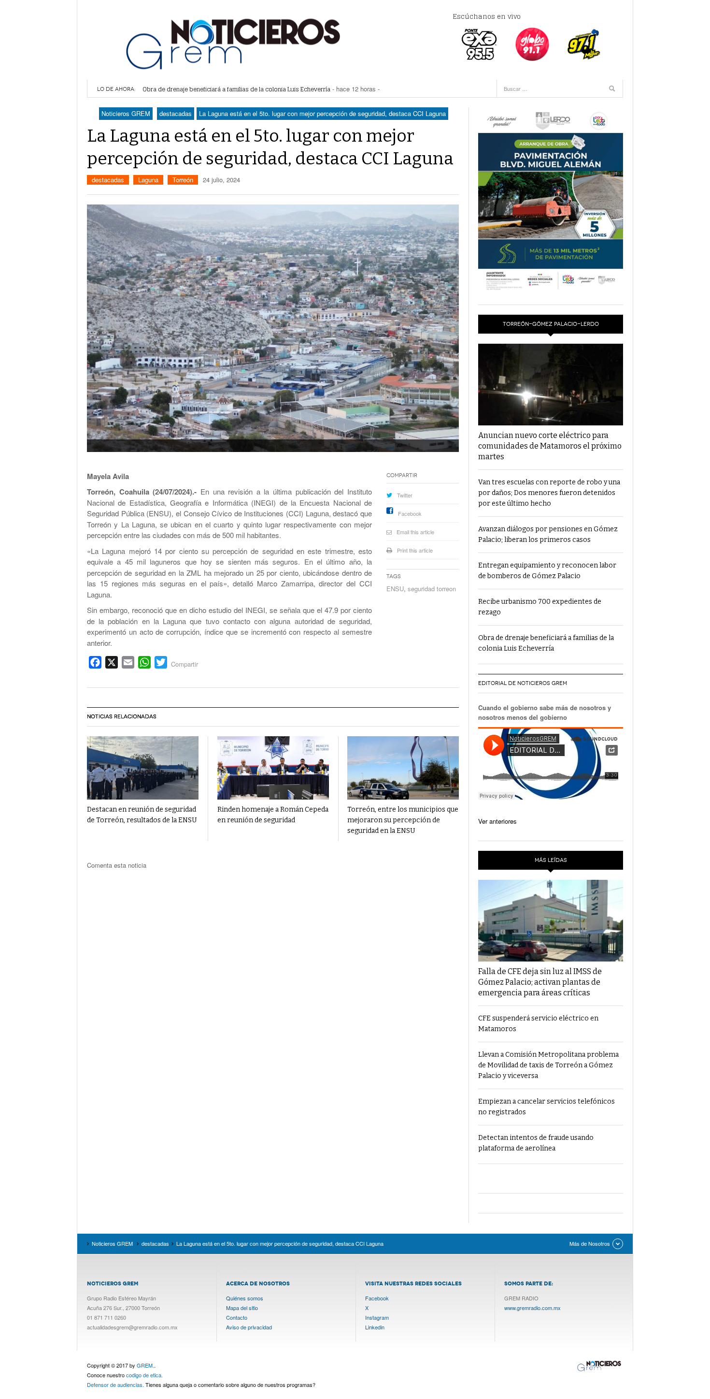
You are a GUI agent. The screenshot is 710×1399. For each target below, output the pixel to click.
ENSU (395, 588)
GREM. (145, 1365)
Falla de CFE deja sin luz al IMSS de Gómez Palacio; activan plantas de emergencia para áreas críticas (540, 982)
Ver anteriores (497, 821)
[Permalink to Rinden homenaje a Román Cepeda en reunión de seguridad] (273, 768)
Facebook (410, 513)
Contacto (236, 1317)
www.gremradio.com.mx (532, 1308)
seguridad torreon (432, 588)
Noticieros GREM (232, 43)
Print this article (415, 550)
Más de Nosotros (589, 1243)
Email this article (415, 532)
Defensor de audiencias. (115, 1384)
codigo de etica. (144, 1375)
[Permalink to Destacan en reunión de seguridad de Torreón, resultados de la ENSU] (143, 768)
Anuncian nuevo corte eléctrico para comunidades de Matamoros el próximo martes (550, 446)
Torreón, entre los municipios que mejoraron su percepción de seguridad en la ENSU (402, 820)
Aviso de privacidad (249, 1327)
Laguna (148, 179)
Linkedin (374, 1327)
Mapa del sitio (242, 1308)
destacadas (108, 179)
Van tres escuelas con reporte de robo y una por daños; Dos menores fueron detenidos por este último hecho (549, 493)
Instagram (377, 1317)
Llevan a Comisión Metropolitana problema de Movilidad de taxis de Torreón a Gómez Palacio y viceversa (548, 1065)
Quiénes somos (244, 1298)
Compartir (184, 664)
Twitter (404, 495)
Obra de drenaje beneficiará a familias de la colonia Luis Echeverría (236, 89)
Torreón (182, 179)
